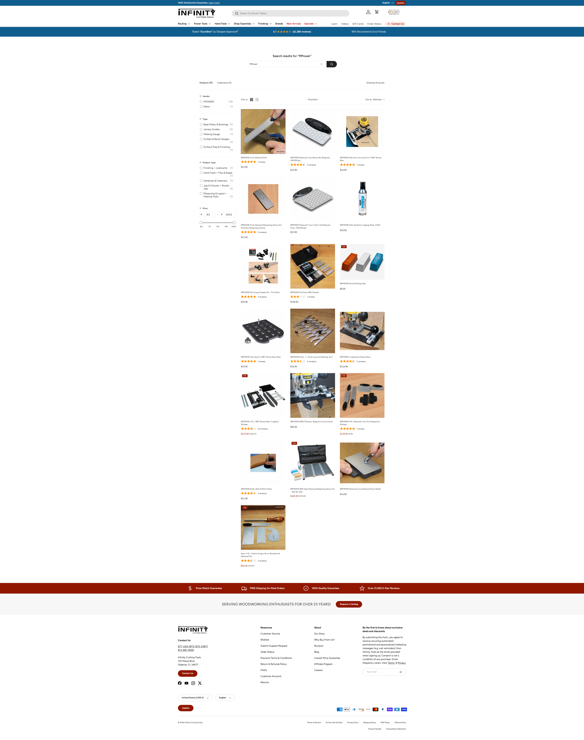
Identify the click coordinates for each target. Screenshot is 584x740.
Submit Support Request (274, 645)
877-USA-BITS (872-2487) (193, 646)
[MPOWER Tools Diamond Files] (263, 131)
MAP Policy (385, 722)
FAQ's (264, 670)
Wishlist (265, 639)
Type (205, 119)
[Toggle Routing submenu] (189, 24)
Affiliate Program (323, 664)
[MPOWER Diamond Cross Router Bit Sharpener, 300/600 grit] (312, 131)
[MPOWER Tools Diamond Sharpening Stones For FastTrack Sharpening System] (263, 199)
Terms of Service (314, 722)
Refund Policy (400, 722)
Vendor (206, 96)
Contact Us (187, 673)
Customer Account (271, 676)
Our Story (319, 633)
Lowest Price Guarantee (327, 658)
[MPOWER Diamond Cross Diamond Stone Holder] (362, 463)
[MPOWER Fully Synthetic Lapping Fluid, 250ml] (362, 199)
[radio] (251, 99)
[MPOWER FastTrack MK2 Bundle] (312, 266)
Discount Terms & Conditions (276, 658)
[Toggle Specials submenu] (316, 24)
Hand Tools (221, 23)
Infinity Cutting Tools (193, 722)
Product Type (209, 162)
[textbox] (321, 64)
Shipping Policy (369, 722)
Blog (316, 651)
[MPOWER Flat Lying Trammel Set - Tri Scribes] (263, 266)
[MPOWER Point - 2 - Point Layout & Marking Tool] (312, 331)
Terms (392, 662)
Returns (265, 682)
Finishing (263, 23)
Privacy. (402, 662)
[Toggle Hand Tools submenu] (229, 24)
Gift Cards (357, 23)
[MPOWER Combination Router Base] (362, 331)
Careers (318, 670)
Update (400, 3)
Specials (309, 23)
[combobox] (292, 64)
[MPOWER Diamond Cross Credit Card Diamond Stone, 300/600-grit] (312, 199)
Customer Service (270, 633)
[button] (377, 12)
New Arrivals (294, 23)
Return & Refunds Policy (274, 664)
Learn (334, 23)
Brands (279, 23)
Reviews (318, 645)
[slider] (201, 222)
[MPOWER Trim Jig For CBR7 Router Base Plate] (263, 331)
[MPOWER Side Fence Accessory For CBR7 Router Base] (362, 131)
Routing (182, 23)
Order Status (374, 23)
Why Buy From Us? (324, 639)
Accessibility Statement (396, 729)
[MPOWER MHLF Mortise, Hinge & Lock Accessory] (312, 395)
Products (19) (206, 82)
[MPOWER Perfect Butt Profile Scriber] (263, 463)
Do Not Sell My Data (334, 722)
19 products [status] (313, 99)
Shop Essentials (242, 23)
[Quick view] (282, 151)
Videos (345, 23)
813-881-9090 (186, 650)
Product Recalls (374, 729)
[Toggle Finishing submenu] (270, 24)
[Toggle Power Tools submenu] (210, 24)
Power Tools (200, 23)
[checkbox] (217, 101)
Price (205, 208)
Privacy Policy (352, 722)
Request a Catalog (349, 604)
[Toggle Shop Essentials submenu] (253, 24)
